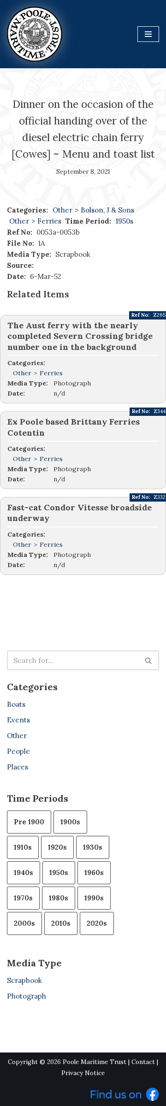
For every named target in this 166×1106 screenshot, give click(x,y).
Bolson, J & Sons (107, 210)
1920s (57, 847)
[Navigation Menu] (148, 34)
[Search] (148, 660)
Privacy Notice (83, 1073)
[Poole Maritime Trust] (34, 34)
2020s (97, 923)
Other (62, 210)
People (18, 751)
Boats (16, 704)
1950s (124, 221)
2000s (24, 923)
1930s (92, 847)
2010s (61, 923)
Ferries (50, 221)
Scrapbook (24, 980)
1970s (23, 897)
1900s (70, 821)
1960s (94, 872)
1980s (58, 897)
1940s (23, 872)
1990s (94, 897)
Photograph (26, 996)
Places (17, 767)
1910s (23, 847)
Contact (143, 1062)
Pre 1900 (29, 821)
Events (18, 720)
